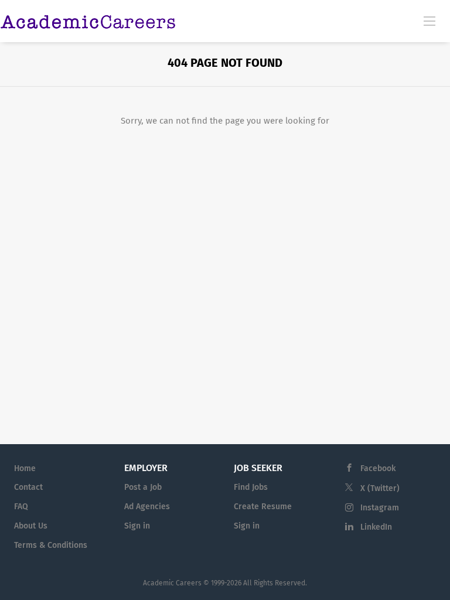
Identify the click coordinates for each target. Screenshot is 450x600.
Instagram (379, 508)
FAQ (21, 507)
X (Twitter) (380, 488)
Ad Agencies (147, 507)
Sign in (137, 526)
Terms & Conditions (50, 545)
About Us (30, 526)
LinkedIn (376, 527)
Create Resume (263, 507)
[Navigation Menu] (429, 20)
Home (25, 468)
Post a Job (143, 487)
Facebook (378, 468)
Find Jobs (251, 487)
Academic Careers (172, 583)
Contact (28, 487)
